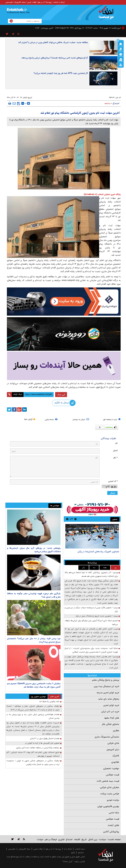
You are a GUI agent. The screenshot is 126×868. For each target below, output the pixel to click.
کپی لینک (61, 394)
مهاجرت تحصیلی (111, 768)
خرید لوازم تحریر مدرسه (108, 692)
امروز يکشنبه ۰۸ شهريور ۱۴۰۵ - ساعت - (103, 28)
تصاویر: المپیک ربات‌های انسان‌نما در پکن (98, 551)
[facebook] (14, 409)
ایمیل (115, 450)
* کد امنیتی (113, 481)
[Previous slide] (75, 519)
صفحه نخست (114, 839)
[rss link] (24, 839)
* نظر (115, 457)
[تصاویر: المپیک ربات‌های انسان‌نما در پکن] (92, 536)
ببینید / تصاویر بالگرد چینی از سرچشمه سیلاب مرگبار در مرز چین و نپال (91, 609)
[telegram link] (18, 839)
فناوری (61, 839)
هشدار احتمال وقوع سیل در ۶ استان (44, 738)
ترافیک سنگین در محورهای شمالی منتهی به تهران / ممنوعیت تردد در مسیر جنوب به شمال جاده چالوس (32, 762)
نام (116, 443)
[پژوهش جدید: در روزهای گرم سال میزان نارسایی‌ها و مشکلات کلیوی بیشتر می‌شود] (34, 527)
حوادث (40, 839)
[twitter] (9, 409)
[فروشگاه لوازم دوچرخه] (64, 334)
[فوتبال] (120, 54)
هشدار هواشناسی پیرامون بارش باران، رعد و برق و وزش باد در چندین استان (32, 716)
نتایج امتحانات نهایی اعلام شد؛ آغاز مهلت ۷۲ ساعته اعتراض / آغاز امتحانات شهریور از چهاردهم (32, 754)
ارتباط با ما (68, 849)
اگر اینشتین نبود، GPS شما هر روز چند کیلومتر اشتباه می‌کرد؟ (61, 73)
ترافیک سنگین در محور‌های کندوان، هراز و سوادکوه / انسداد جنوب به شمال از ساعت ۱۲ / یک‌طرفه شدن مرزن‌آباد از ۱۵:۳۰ (32, 707)
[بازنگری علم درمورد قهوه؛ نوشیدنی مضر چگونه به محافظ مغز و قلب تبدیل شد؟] (34, 572)
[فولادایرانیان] (64, 301)
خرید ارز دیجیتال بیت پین (106, 686)
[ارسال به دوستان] (14, 103)
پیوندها (48, 2)
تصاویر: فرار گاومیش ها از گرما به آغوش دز (42, 743)
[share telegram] (13, 34)
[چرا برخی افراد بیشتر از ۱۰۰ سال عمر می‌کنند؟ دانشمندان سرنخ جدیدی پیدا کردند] (34, 617)
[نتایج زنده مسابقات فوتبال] (120, 64)
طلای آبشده (113, 825)
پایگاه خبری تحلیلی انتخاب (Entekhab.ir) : (102, 194)
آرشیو (73, 852)
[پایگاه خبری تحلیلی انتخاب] (107, 14)
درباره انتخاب (80, 849)
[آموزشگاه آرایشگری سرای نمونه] (64, 366)
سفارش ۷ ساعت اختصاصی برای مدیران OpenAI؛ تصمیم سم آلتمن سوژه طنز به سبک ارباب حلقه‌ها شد (34, 685)
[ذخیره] (18, 103)
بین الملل (92, 839)
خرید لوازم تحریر (111, 705)
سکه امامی (114, 813)
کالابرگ (115, 756)
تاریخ (84, 839)
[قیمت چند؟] (120, 49)
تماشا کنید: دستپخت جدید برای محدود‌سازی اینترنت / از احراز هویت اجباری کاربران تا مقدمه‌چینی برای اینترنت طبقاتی (91, 650)
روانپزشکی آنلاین (111, 831)
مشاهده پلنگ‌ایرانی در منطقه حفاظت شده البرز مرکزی (37, 747)
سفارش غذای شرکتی (109, 787)
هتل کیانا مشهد (111, 718)
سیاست (102, 839)
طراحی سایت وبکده (109, 794)
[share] (7, 34)
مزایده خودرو (113, 800)
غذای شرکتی (113, 743)
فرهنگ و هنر (51, 839)
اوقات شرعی (31, 2)
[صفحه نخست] (120, 43)
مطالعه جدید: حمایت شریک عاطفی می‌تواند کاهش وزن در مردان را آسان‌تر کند (53, 42)
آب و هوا (41, 2)
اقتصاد (77, 839)
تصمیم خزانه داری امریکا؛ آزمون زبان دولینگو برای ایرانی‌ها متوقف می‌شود (91, 622)
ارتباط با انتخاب (59, 2)
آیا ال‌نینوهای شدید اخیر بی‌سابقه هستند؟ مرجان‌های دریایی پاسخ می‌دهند (54, 57)
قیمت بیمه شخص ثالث (108, 781)
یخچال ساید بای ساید (108, 699)
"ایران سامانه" (67, 861)
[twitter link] (12, 839)
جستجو (81, 852)
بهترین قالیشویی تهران (108, 806)
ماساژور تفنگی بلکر (110, 724)
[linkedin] (24, 409)
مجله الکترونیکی (24, 849)
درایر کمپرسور (113, 749)
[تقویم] (120, 59)
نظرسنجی (9, 2)
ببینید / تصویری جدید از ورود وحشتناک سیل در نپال (97, 616)
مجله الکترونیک (20, 2)
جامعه (107, 103)
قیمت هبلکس (112, 775)
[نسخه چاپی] (9, 103)
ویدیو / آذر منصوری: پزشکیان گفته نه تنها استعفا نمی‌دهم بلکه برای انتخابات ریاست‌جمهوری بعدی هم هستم (91, 574)
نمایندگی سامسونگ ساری (107, 737)
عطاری (116, 730)
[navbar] (123, 28)
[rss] (18, 34)
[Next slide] (67, 519)
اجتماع (116, 103)
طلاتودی (115, 762)
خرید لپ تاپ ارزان (110, 711)
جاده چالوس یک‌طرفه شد (49, 701)
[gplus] (19, 409)
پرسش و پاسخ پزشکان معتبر (105, 680)
